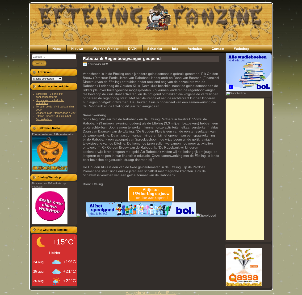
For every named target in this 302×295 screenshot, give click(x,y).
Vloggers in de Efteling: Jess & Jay (56, 112)
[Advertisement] (245, 169)
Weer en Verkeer (105, 49)
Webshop (241, 49)
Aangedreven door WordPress (151, 293)
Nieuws (77, 49)
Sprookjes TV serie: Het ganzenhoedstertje (49, 95)
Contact (218, 49)
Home (57, 49)
